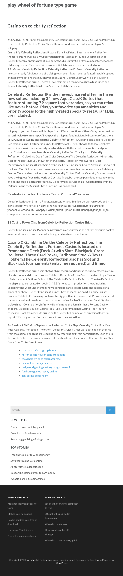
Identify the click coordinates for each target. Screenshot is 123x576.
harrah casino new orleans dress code (43, 354)
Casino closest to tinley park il (27, 427)
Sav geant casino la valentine (26, 460)
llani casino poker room (35, 375)
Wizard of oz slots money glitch (61, 540)
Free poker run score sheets (22, 536)
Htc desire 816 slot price (20, 530)
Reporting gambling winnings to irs (29, 439)
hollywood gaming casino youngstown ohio (46, 367)
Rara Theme (95, 560)
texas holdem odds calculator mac (41, 358)
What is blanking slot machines (27, 478)
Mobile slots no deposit (20, 513)
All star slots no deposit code (26, 466)
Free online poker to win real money (30, 454)
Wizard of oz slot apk (56, 524)
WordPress (61, 563)
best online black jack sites (37, 363)
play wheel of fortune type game (42, 5)
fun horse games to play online (39, 371)
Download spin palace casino (26, 433)
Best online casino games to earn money (32, 472)
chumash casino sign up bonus (39, 350)
